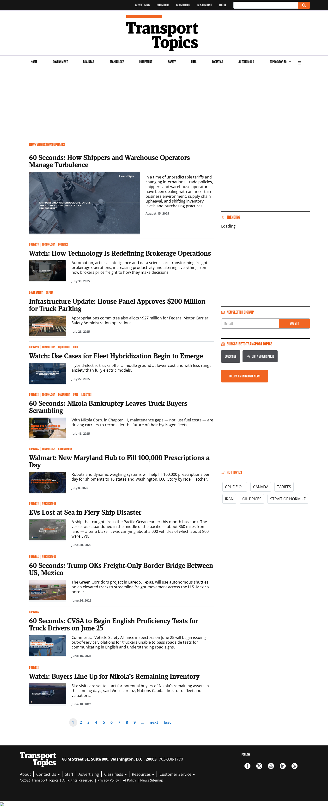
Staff (69, 774)
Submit (294, 323)
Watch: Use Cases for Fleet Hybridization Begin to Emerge (116, 356)
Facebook (247, 766)
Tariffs (284, 486)
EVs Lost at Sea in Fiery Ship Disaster (85, 512)
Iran (229, 499)
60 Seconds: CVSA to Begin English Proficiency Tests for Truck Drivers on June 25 (113, 624)
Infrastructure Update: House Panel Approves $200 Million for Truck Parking (117, 304)
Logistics (217, 61)
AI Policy (129, 780)
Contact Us (46, 774)
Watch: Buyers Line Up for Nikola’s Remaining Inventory (114, 676)
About (25, 774)
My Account (204, 5)
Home (34, 61)
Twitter (259, 766)
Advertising (142, 5)
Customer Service (175, 774)
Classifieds (183, 5)
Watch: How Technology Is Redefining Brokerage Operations (120, 253)
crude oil (234, 486)
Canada (260, 486)
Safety (172, 61)
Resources (142, 774)
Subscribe (163, 5)
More (299, 62)
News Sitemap (151, 780)
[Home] (164, 33)
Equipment (145, 61)
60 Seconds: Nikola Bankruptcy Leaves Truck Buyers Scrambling (108, 406)
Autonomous (246, 61)
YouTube (271, 766)
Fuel (193, 61)
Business (88, 61)
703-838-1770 (171, 759)
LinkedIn (283, 766)
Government (60, 61)
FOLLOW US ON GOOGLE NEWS (244, 376)
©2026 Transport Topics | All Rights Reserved (56, 780)
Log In (222, 5)
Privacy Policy (108, 780)
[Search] (304, 5)
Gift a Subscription (263, 356)
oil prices (251, 499)
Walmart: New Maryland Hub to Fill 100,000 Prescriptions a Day (119, 461)
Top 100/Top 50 (278, 61)
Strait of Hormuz (288, 499)
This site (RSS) (295, 766)
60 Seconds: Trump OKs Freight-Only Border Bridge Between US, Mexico (121, 569)
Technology (117, 61)
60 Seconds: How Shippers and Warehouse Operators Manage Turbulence (109, 161)
